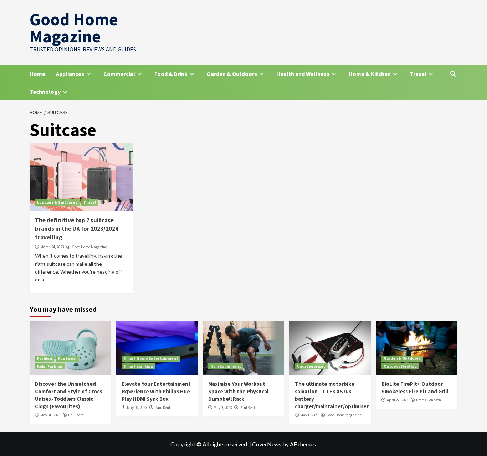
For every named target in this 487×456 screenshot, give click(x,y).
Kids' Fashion (49, 366)
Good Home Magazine (74, 28)
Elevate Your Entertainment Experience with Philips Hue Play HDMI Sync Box (156, 391)
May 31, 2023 (50, 415)
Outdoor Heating (400, 366)
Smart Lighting (138, 366)
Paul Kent (76, 415)
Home (37, 73)
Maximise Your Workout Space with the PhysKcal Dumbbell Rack (238, 391)
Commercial (119, 73)
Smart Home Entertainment (151, 358)
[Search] (452, 74)
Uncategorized (311, 366)
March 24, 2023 (52, 246)
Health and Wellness (302, 73)
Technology (45, 91)
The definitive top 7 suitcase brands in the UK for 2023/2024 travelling (76, 228)
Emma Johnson (428, 400)
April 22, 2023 (397, 400)
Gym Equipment (225, 366)
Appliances (70, 73)
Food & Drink (171, 73)
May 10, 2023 (137, 407)
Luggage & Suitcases (57, 202)
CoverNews (266, 444)
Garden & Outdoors (232, 73)
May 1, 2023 (309, 415)
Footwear (67, 358)
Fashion (44, 358)
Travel (418, 73)
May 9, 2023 (223, 407)
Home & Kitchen (370, 73)
